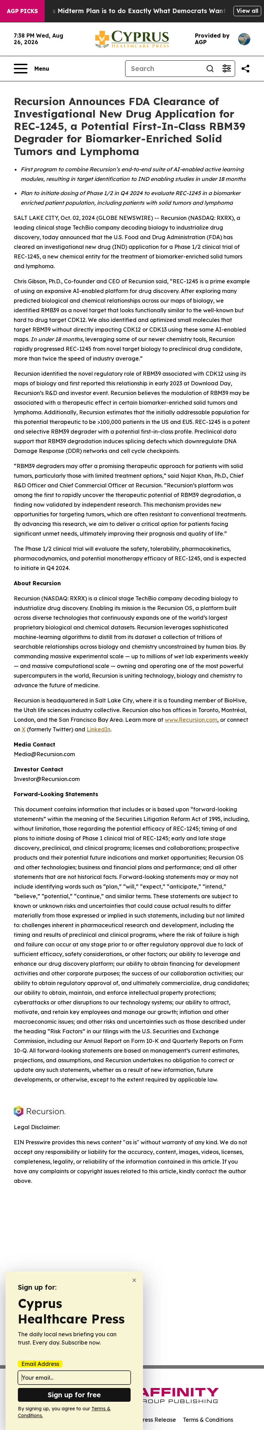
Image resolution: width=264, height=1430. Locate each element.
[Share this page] (245, 68)
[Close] (134, 1280)
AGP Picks (22, 11)
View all (247, 10)
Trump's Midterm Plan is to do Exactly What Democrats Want (128, 11)
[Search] (210, 69)
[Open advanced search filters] (226, 69)
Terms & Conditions (208, 1419)
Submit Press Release (147, 1419)
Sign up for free (74, 1394)
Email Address (40, 1363)
